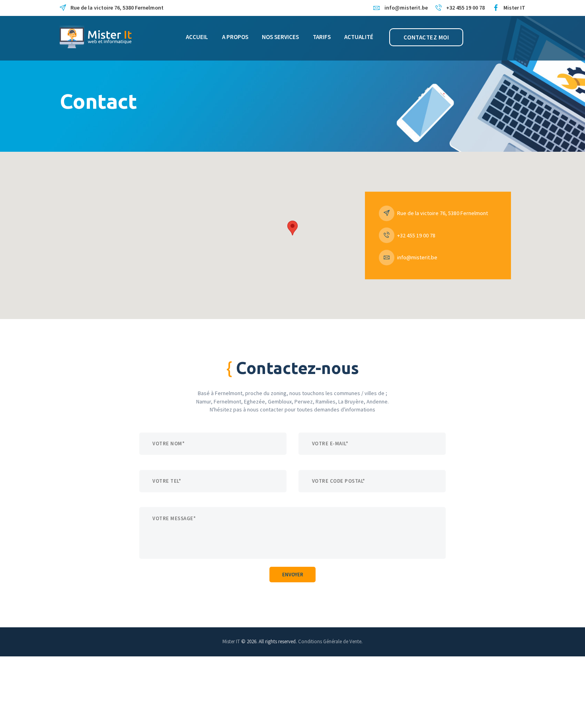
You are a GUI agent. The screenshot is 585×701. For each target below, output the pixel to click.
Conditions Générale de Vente (329, 641)
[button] (292, 228)
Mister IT (231, 641)
